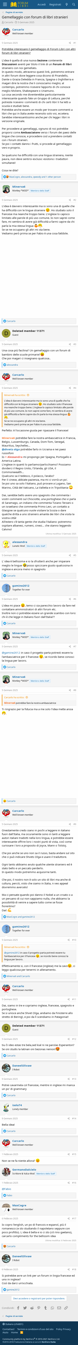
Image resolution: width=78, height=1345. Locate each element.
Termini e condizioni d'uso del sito (35, 1329)
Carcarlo (8, 22)
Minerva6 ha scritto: (15, 395)
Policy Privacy (63, 1329)
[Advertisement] (39, 276)
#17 (74, 1218)
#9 (74, 824)
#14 (74, 1118)
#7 (74, 646)
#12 (74, 1039)
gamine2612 (20, 585)
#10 (74, 939)
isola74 (17, 1105)
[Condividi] (70, 43)
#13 (74, 1078)
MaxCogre (19, 1205)
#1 (74, 42)
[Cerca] (73, 4)
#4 (74, 387)
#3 (74, 344)
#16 (74, 1182)
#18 (74, 1269)
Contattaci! (9, 1329)
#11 (74, 999)
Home (14, 1332)
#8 (74, 690)
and (21, 916)
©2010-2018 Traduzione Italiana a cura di (29, 1341)
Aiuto (5, 1332)
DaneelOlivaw (22, 1065)
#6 (74, 599)
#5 (74, 555)
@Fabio (6, 1189)
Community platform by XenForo (31, 1339)
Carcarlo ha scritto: (14, 697)
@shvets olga (11, 449)
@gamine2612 (11, 652)
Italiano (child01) (14, 1324)
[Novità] (66, 4)
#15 (74, 1154)
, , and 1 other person (35, 176)
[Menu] (5, 4)
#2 (74, 200)
